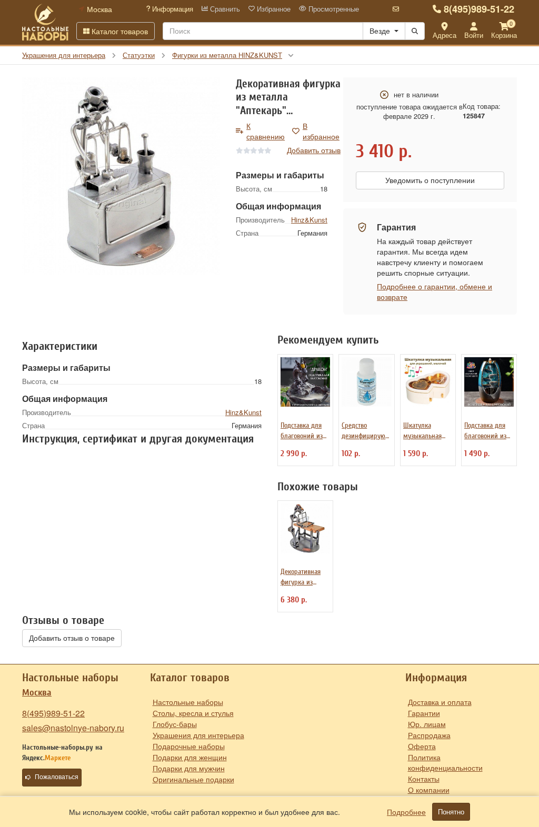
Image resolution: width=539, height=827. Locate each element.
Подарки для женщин (190, 757)
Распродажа (429, 735)
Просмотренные (332, 9)
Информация (171, 9)
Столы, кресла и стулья (193, 713)
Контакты (424, 778)
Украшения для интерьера (198, 735)
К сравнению (265, 131)
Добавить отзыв (314, 150)
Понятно (451, 811)
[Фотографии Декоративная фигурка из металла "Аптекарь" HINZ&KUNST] (121, 176)
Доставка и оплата (440, 702)
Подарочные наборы (189, 746)
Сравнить (224, 9)
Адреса (444, 35)
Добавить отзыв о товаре (72, 638)
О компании (429, 789)
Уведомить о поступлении (430, 180)
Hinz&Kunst (309, 220)
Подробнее (406, 811)
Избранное (273, 9)
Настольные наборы (188, 702)
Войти (473, 35)
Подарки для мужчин (189, 768)
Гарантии (424, 713)
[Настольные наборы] (45, 22)
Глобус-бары (175, 724)
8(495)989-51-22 (479, 9)
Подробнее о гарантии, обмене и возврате (434, 291)
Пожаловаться (56, 777)
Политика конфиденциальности (445, 762)
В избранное (321, 131)
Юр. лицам (427, 724)
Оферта (422, 746)
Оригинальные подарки (193, 779)
